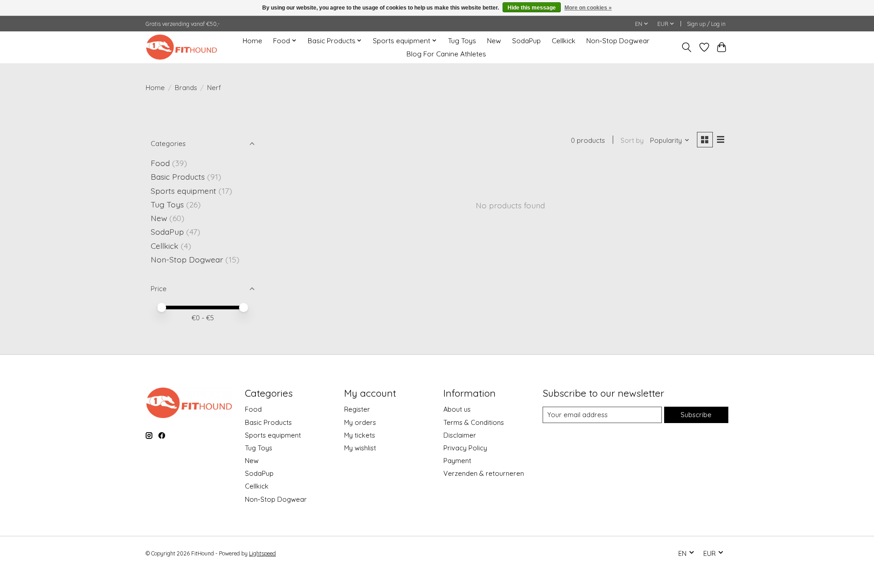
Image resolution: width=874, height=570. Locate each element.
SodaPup (526, 40)
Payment (457, 460)
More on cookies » (588, 8)
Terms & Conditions (473, 422)
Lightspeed (262, 553)
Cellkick (563, 40)
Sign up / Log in (706, 23)
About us (457, 409)
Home (252, 40)
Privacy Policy (465, 448)
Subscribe (696, 414)
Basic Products (178, 177)
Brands (186, 87)
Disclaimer (459, 435)
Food (160, 163)
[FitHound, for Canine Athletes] (181, 47)
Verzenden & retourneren (483, 473)
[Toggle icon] (686, 47)
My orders (360, 422)
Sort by (632, 140)
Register (357, 409)
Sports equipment (183, 191)
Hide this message (532, 8)
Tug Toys (462, 40)
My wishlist (360, 448)
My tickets (359, 435)
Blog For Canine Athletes (446, 54)
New (494, 40)
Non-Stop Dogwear (618, 40)
